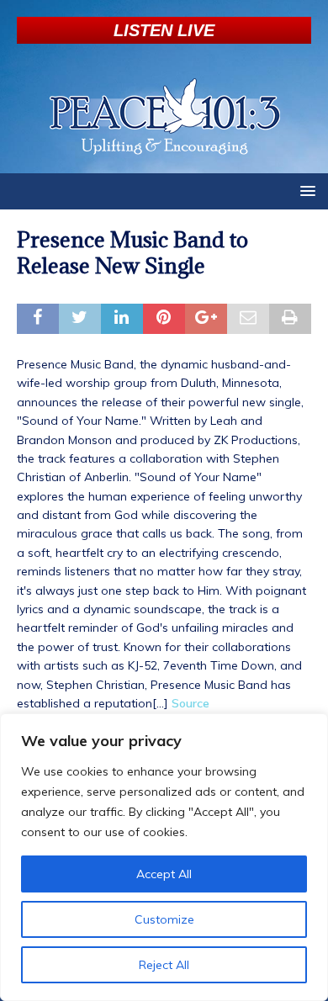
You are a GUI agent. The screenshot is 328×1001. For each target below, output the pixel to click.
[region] (164, 857)
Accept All (164, 874)
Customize (164, 919)
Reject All (164, 964)
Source (190, 703)
